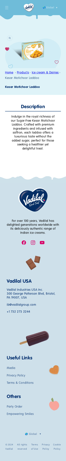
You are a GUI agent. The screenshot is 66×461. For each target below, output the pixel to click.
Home (9, 72)
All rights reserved (22, 446)
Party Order (15, 406)
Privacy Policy (16, 375)
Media (11, 368)
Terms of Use (34, 446)
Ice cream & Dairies (45, 72)
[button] (6, 7)
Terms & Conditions (20, 382)
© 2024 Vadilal (9, 446)
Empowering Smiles (20, 414)
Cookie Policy (57, 446)
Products (23, 72)
